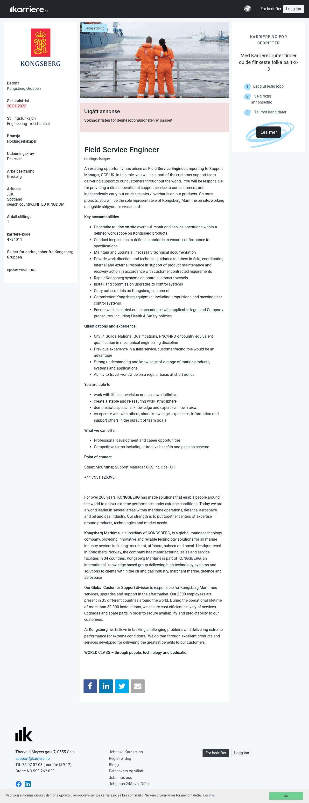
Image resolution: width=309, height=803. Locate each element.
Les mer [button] (209, 795)
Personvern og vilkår (126, 771)
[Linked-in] (28, 784)
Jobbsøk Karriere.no (126, 752)
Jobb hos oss (120, 777)
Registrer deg (120, 758)
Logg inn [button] (293, 9)
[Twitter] (122, 686)
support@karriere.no (32, 758)
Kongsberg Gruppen (24, 88)
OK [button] (286, 796)
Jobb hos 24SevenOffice (129, 784)
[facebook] (18, 784)
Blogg (114, 764)
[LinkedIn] (106, 686)
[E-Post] (138, 686)
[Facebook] (90, 686)
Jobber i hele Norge (33, 9)
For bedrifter (270, 9)
